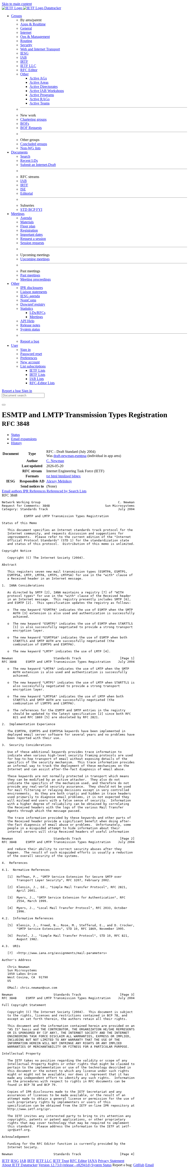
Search (25, 156)
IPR (26, 491)
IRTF (24, 62)
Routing (26, 41)
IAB (23, 57)
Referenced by (58, 491)
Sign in (25, 350)
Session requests (32, 243)
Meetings (36, 317)
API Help (27, 321)
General (26, 28)
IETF (6, 1161)
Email (149, 1165)
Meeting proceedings (35, 279)
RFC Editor (28, 70)
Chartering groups (33, 119)
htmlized (65, 476)
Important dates (31, 234)
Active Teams (40, 103)
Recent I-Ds (29, 161)
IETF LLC (28, 66)
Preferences (28, 358)
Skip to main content (17, 4)
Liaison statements (33, 292)
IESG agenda (30, 296)
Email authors (12, 491)
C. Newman (55, 461)
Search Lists (77, 491)
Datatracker (52, 8)
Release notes (30, 325)
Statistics (26, 308)
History (16, 443)
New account (30, 362)
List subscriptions (33, 366)
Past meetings (30, 275)
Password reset (31, 354)
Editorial (26, 193)
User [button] (14, 345)
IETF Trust (61, 1161)
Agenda (26, 218)
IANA (92, 1161)
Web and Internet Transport (40, 49)
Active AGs (38, 78)
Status (15, 435)
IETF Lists (37, 370)
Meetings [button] (17, 214)
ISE (23, 189)
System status (30, 329)
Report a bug (29, 341)
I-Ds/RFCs (37, 313)
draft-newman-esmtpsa (69, 456)
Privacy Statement (111, 1161)
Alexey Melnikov (59, 481)
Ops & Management (35, 37)
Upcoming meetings (35, 259)
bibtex (76, 476)
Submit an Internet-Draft (38, 165)
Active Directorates (44, 87)
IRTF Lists (37, 375)
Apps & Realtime (33, 24)
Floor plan (27, 226)
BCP (32, 210)
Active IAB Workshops (47, 91)
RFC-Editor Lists (42, 383)
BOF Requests (31, 128)
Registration (29, 230)
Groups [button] (16, 16)
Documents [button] (19, 152)
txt (48, 476)
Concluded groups (33, 144)
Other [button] (15, 283)
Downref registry (32, 304)
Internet (25, 32)
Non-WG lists (30, 148)
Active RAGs (40, 99)
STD (24, 210)
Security (26, 45)
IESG (24, 53)
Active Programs (42, 95)
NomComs (28, 300)
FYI (39, 210)
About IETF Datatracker (20, 1165)
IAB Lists (37, 379)
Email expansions (24, 439)
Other (24, 74)
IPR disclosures (31, 288)
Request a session (33, 239)
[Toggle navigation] (4, 404)
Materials (27, 222)
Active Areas (39, 82)
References (38, 491)
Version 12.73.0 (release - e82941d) (64, 1165)
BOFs (24, 124)
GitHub (138, 1165)
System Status (101, 1165)
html (54, 476)
